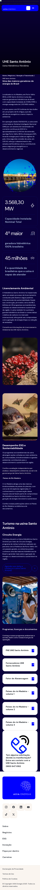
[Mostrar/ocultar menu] (33, 8)
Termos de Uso (8, 874)
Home (4, 76)
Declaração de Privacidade (12, 869)
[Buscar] (28, 8)
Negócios (11, 76)
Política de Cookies (9, 879)
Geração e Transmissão (25, 76)
